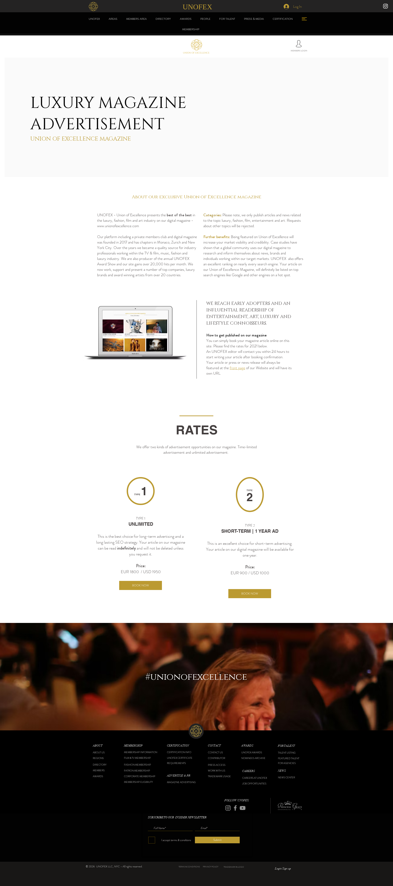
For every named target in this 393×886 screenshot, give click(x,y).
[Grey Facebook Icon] (235, 807)
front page (237, 368)
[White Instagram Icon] (385, 6)
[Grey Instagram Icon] (228, 807)
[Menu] (304, 18)
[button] (104, 745)
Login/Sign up (283, 868)
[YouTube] (242, 807)
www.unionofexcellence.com (118, 226)
